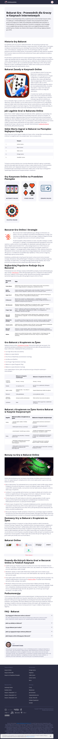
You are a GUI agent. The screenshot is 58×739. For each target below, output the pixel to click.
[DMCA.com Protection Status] (8, 715)
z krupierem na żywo (23, 345)
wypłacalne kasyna (44, 124)
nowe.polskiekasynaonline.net (24, 723)
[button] (28, 555)
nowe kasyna (15, 272)
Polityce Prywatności (31, 736)
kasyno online (32, 579)
